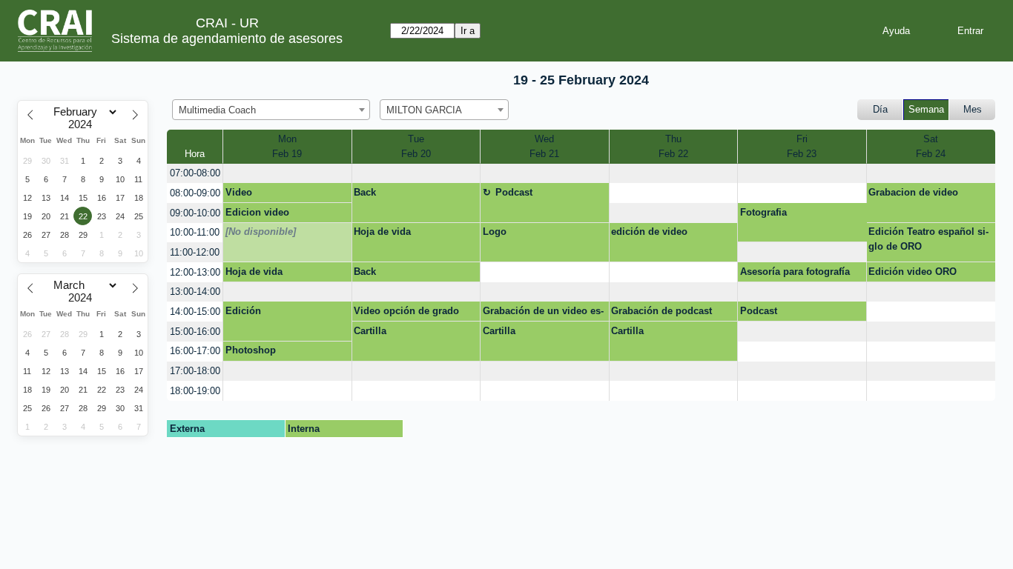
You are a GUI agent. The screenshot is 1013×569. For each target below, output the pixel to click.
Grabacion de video (913, 192)
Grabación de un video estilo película (543, 313)
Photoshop (250, 350)
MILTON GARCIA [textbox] (424, 110)
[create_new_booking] (287, 174)
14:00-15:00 (195, 311)
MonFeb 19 (287, 146)
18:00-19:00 (195, 390)
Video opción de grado (406, 310)
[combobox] (271, 109)
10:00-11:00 (195, 232)
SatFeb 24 (931, 146)
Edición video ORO (912, 271)
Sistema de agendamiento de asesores (227, 38)
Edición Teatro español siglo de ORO (928, 239)
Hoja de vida (382, 231)
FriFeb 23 (801, 146)
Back (365, 192)
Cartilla (370, 330)
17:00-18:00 (195, 370)
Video (238, 192)
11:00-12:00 (195, 252)
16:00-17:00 (195, 350)
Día (880, 109)
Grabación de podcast (661, 310)
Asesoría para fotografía (795, 271)
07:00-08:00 (195, 173)
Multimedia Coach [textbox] (217, 110)
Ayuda (896, 30)
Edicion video (257, 212)
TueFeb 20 (416, 146)
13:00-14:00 (195, 291)
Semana (926, 109)
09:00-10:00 (195, 213)
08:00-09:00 (195, 193)
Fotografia (763, 212)
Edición (243, 310)
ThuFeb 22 (673, 146)
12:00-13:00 (195, 272)
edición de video (649, 231)
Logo (494, 231)
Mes (972, 109)
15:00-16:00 (195, 331)
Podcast (513, 192)
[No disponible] (260, 231)
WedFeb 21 (544, 146)
